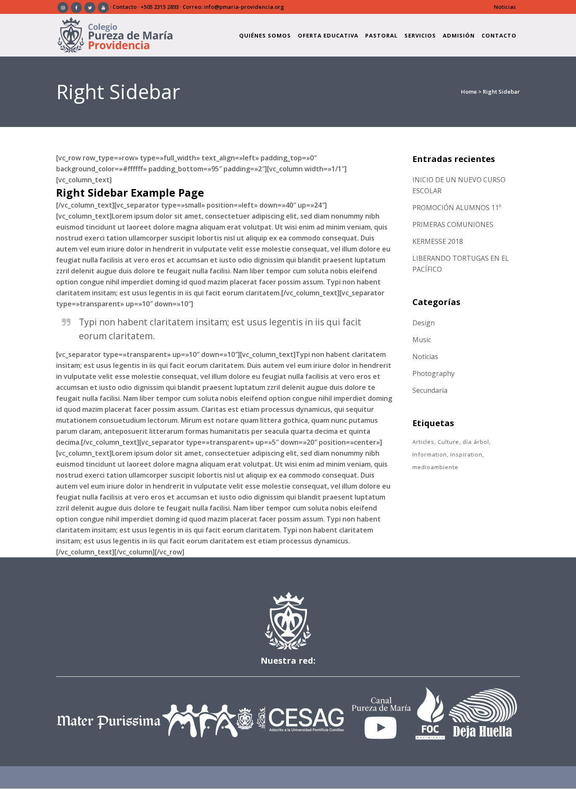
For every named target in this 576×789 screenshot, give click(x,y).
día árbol (476, 442)
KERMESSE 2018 (437, 241)
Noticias (505, 7)
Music (421, 339)
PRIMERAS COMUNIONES (452, 224)
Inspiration (466, 454)
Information (429, 454)
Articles (423, 442)
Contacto (125, 7)
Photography (433, 373)
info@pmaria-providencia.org (244, 7)
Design (423, 322)
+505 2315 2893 (159, 7)
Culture (448, 442)
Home (469, 91)
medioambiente (435, 467)
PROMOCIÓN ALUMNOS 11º (456, 207)
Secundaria (429, 390)
